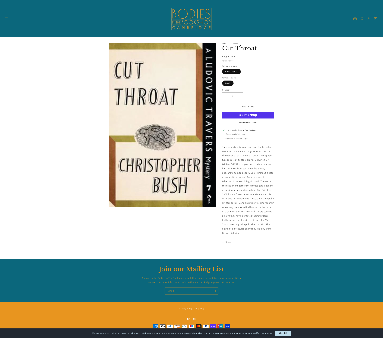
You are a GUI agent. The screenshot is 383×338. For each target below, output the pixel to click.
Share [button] (228, 242)
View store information (236, 138)
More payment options (248, 122)
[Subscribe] (215, 291)
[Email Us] (355, 19)
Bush (227, 83)
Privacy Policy (185, 308)
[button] (6, 19)
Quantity (226, 90)
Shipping (199, 308)
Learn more (266, 333)
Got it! (283, 333)
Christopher (231, 71)
